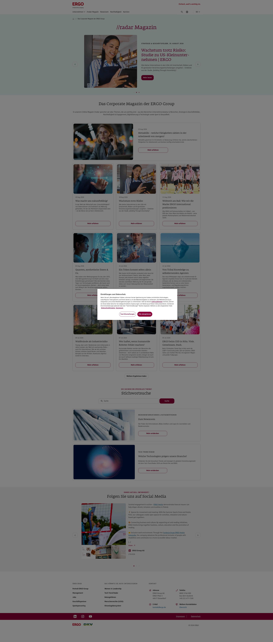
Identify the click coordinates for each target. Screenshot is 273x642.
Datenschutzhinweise (108, 308)
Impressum (119, 308)
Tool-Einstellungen (127, 314)
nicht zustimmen (157, 302)
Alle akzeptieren (145, 314)
